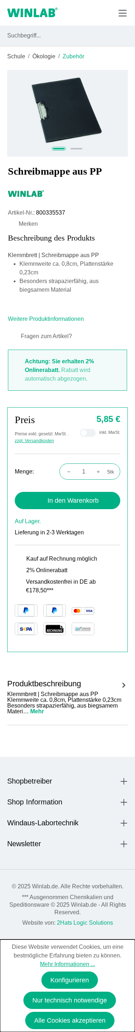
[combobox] (60, 35)
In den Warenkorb (73, 500)
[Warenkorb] (105, 12)
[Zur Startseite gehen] (32, 13)
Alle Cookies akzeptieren (69, 1020)
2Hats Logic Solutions (85, 923)
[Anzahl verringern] (66, 471)
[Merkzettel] (89, 12)
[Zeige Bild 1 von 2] (59, 148)
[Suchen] (121, 35)
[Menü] (122, 13)
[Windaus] (67, 193)
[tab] (67, 695)
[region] (67, 113)
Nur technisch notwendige (69, 1000)
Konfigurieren (69, 980)
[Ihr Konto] (72, 12)
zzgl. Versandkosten (34, 440)
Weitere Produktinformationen (46, 319)
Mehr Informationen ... (67, 964)
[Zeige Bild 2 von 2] (76, 148)
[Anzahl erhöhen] (100, 471)
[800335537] (67, 113)
